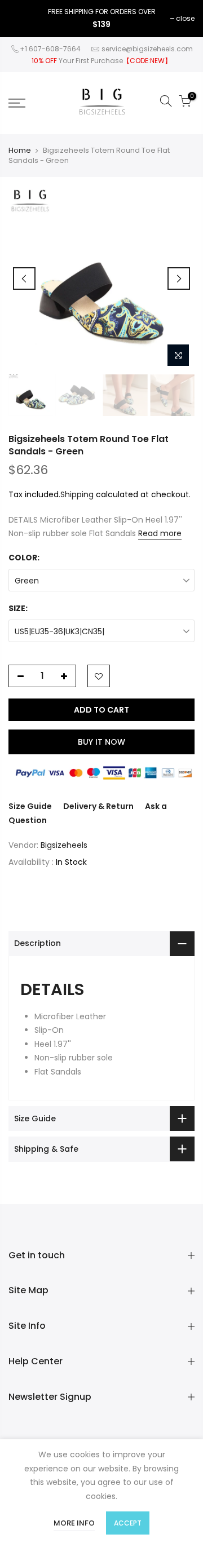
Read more (160, 533)
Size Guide (30, 806)
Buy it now (101, 742)
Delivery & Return (98, 806)
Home (19, 150)
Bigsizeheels (64, 845)
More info (74, 1523)
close (185, 18)
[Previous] (24, 278)
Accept (128, 1523)
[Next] (178, 278)
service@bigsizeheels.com (147, 49)
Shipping (77, 494)
